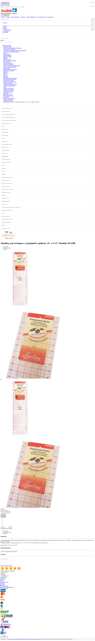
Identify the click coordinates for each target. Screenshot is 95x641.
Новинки (5, 75)
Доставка (2, 6)
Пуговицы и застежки (8, 80)
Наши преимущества (14, 6)
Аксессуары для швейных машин (11, 51)
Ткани (4, 87)
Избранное (3, 516)
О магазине (6, 31)
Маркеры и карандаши (8, 70)
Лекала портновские (8, 99)
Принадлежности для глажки (10, 78)
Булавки (5, 53)
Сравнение (3, 515)
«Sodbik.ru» (12, 570)
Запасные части (7, 59)
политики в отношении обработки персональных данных (19, 639)
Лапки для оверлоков (8, 64)
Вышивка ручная (7, 56)
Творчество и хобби (8, 83)
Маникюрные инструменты (10, 69)
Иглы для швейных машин (9, 60)
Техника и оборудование (9, 85)
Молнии (5, 71)
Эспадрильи (6, 97)
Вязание (5, 58)
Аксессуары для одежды (9, 49)
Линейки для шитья (8, 100)
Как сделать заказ (42, 17)
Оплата (8, 17)
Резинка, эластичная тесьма (9, 81)
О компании (22, 6)
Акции (5, 27)
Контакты (5, 32)
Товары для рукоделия (8, 89)
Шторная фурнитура (8, 95)
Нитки (4, 74)
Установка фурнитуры (8, 90)
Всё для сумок (6, 54)
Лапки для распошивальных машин (11, 65)
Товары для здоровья (8, 88)
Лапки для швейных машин (10, 66)
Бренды (5, 26)
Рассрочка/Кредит (15, 17)
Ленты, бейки (6, 68)
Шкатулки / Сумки (7, 94)
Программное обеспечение (9, 79)
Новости (5, 28)
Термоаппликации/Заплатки (10, 84)
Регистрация (7, 5)
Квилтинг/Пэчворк (7, 63)
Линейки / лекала (5, 156)
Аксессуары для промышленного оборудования (14, 50)
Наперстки (5, 73)
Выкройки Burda (7, 55)
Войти (2, 5)
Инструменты (6, 61)
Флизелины (6, 93)
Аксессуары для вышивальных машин (12, 48)
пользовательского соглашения (35, 639)
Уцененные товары (7, 92)
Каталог (5, 22)
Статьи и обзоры (7, 29)
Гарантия (7, 6)
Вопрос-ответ (50, 17)
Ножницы (5, 76)
